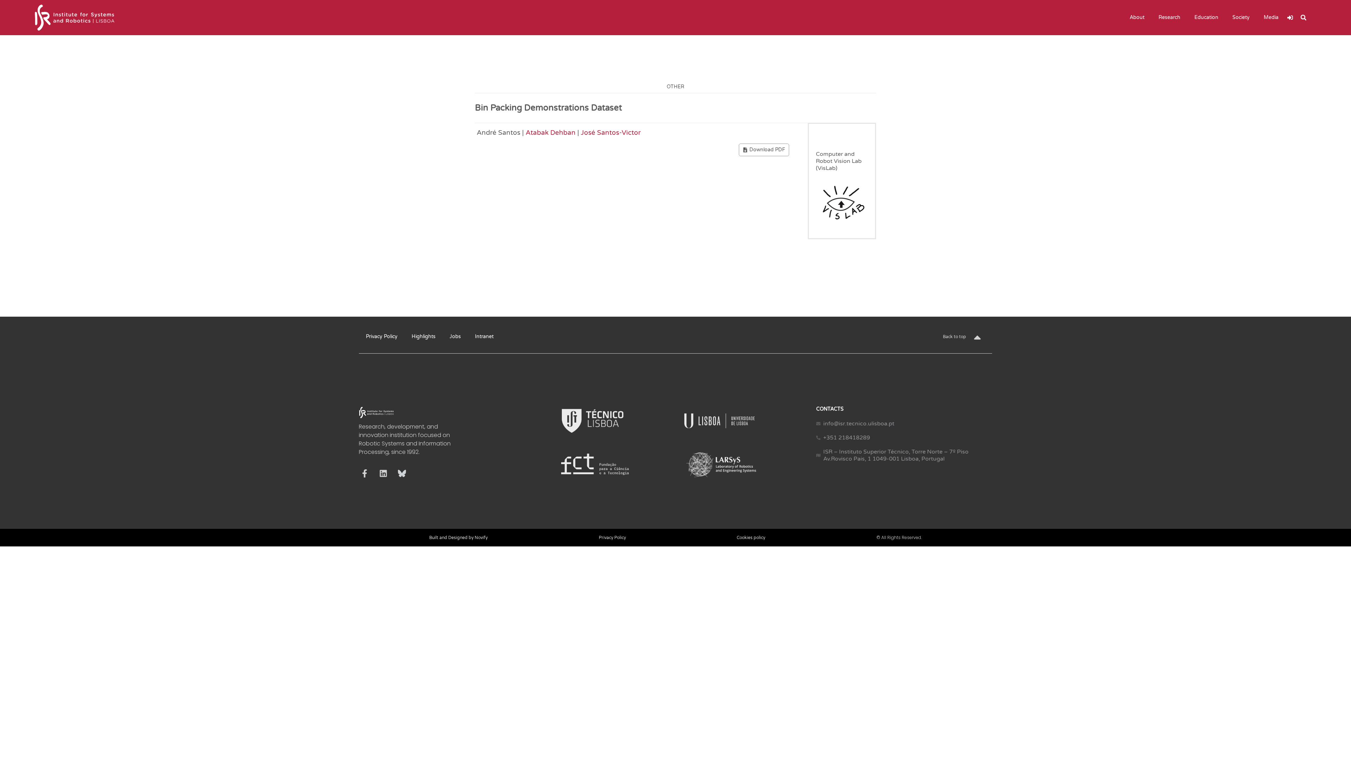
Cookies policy (751, 537)
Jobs (455, 337)
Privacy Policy (382, 337)
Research (1169, 17)
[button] (1303, 17)
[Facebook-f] (364, 473)
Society (1241, 17)
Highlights (424, 337)
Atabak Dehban (551, 132)
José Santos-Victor (611, 132)
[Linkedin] (383, 473)
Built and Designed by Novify (458, 537)
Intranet (484, 337)
